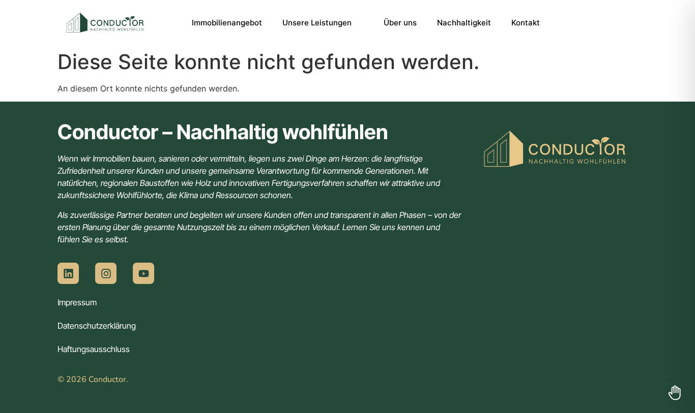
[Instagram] (106, 273)
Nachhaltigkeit (464, 22)
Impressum (77, 302)
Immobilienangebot (227, 22)
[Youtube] (143, 273)
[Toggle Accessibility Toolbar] (674, 392)
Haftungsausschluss (93, 349)
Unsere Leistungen (317, 22)
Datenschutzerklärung (96, 326)
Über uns (400, 22)
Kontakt (525, 22)
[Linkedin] (68, 273)
